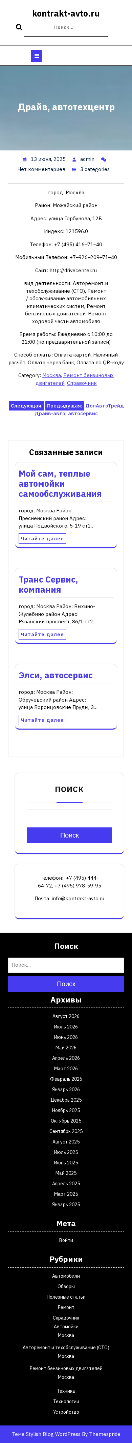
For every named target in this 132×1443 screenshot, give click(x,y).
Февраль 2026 (66, 1079)
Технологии (66, 1401)
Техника (66, 1391)
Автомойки (66, 1327)
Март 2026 (66, 1069)
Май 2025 (66, 1173)
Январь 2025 (66, 1204)
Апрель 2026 (66, 1058)
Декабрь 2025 (66, 1100)
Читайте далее (42, 538)
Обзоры (66, 1286)
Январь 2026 (66, 1089)
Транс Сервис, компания (48, 584)
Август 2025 (66, 1142)
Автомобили (66, 1276)
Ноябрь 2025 (66, 1110)
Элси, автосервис (56, 675)
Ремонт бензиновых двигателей (66, 1368)
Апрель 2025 (66, 1184)
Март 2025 (66, 1194)
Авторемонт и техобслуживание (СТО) (66, 1348)
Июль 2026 (66, 1027)
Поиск (20, 28)
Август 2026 (66, 1016)
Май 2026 (66, 1048)
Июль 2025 (66, 1152)
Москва (51, 375)
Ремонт (66, 1307)
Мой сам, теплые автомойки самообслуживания (60, 483)
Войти (66, 1240)
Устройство (66, 1412)
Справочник (82, 383)
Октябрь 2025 (66, 1121)
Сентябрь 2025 (66, 1131)
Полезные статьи (66, 1297)
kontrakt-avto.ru (66, 13)
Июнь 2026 (66, 1037)
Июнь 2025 (66, 1163)
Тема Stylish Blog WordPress (46, 1434)
